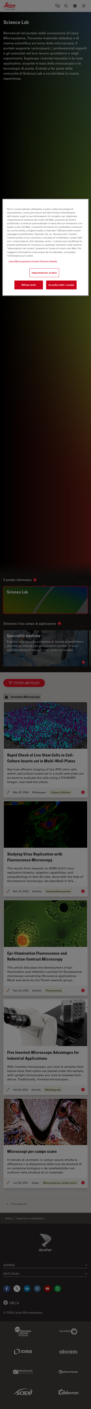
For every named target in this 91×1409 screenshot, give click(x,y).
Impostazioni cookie (44, 272)
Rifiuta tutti (29, 284)
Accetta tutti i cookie (61, 284)
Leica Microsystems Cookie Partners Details (33, 261)
